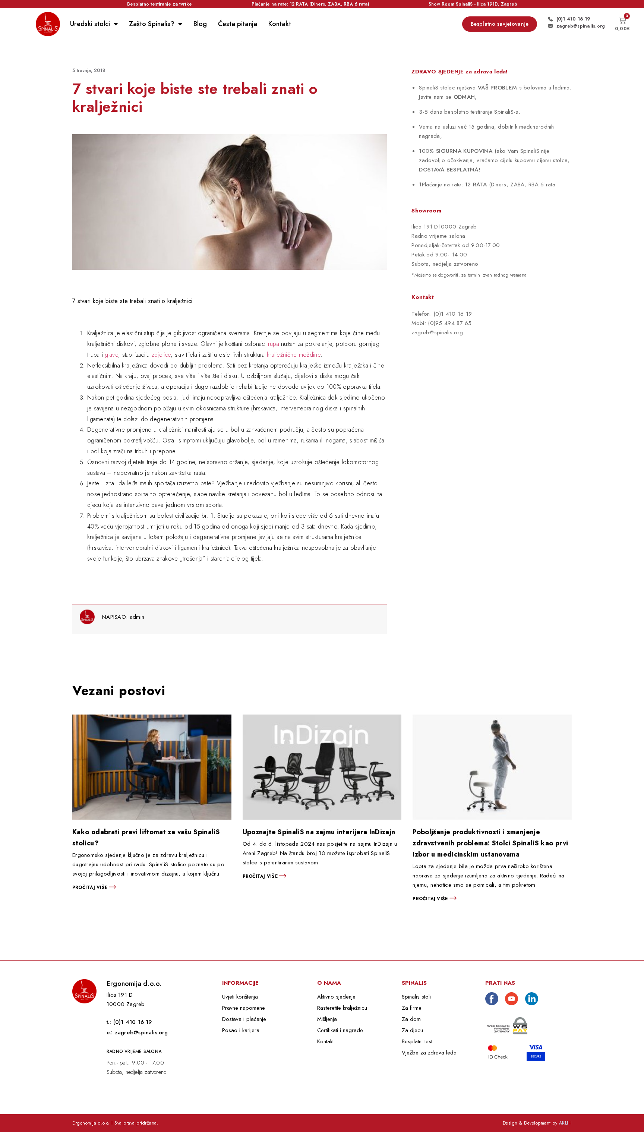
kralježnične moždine (294, 354)
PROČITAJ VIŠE (90, 887)
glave (111, 354)
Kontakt (279, 23)
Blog (200, 23)
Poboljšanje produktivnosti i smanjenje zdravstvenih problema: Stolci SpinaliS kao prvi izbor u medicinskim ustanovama (490, 843)
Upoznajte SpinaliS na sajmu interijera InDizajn (319, 832)
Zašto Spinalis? (151, 23)
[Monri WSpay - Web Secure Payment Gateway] (507, 1025)
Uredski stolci (90, 23)
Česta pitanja (237, 23)
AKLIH (565, 1123)
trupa (272, 344)
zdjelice (161, 354)
